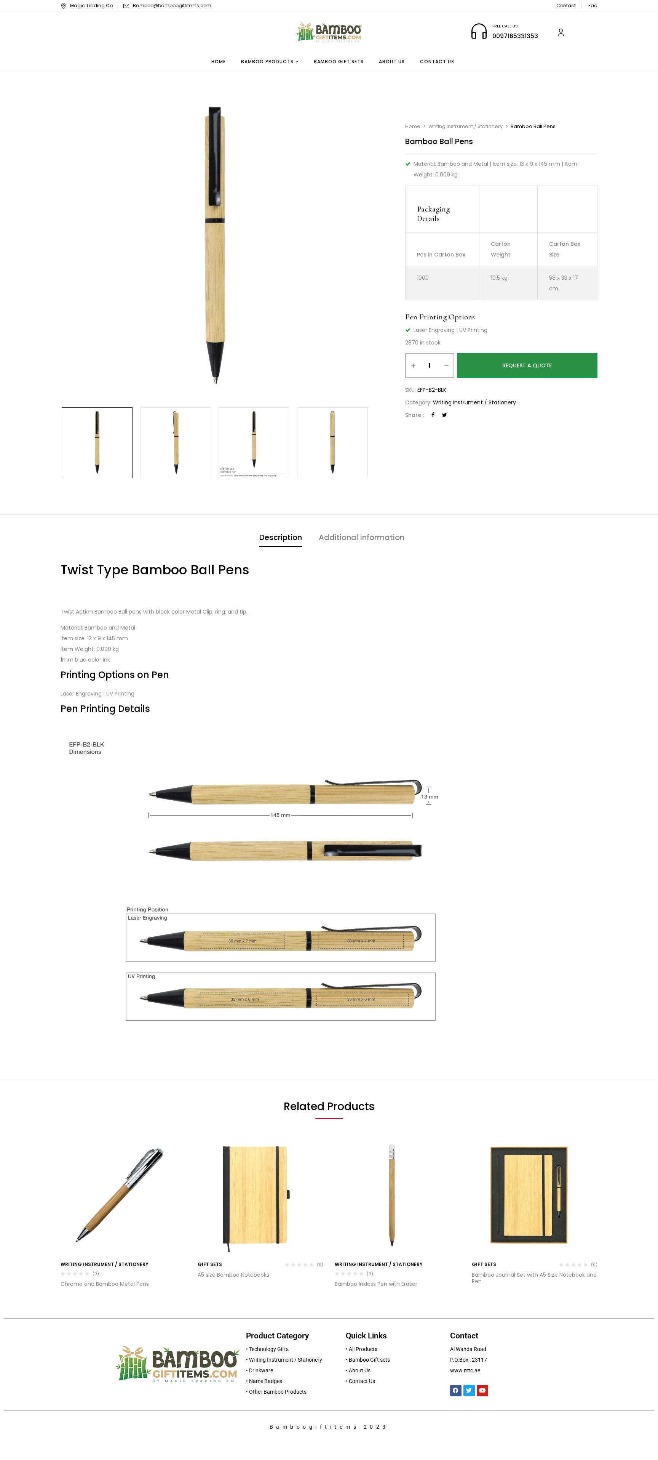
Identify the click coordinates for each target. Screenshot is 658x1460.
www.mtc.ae (465, 1370)
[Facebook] (432, 415)
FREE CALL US (505, 26)
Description (280, 537)
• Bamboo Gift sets (368, 1360)
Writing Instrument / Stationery (465, 126)
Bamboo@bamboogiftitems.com (172, 5)
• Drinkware (259, 1370)
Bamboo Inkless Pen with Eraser (376, 1284)
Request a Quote (527, 365)
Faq (592, 5)
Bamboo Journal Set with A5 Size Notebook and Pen (534, 1278)
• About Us (358, 1370)
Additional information (361, 537)
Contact (566, 5)
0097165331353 (515, 36)
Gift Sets (210, 1264)
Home (412, 126)
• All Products (361, 1349)
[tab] (280, 538)
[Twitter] (444, 415)
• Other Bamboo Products (276, 1392)
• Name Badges (264, 1381)
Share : (414, 415)
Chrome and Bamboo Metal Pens (105, 1284)
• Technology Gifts (267, 1349)
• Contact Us (360, 1381)
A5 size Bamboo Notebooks (233, 1275)
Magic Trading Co (91, 5)
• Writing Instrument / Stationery (284, 1360)
